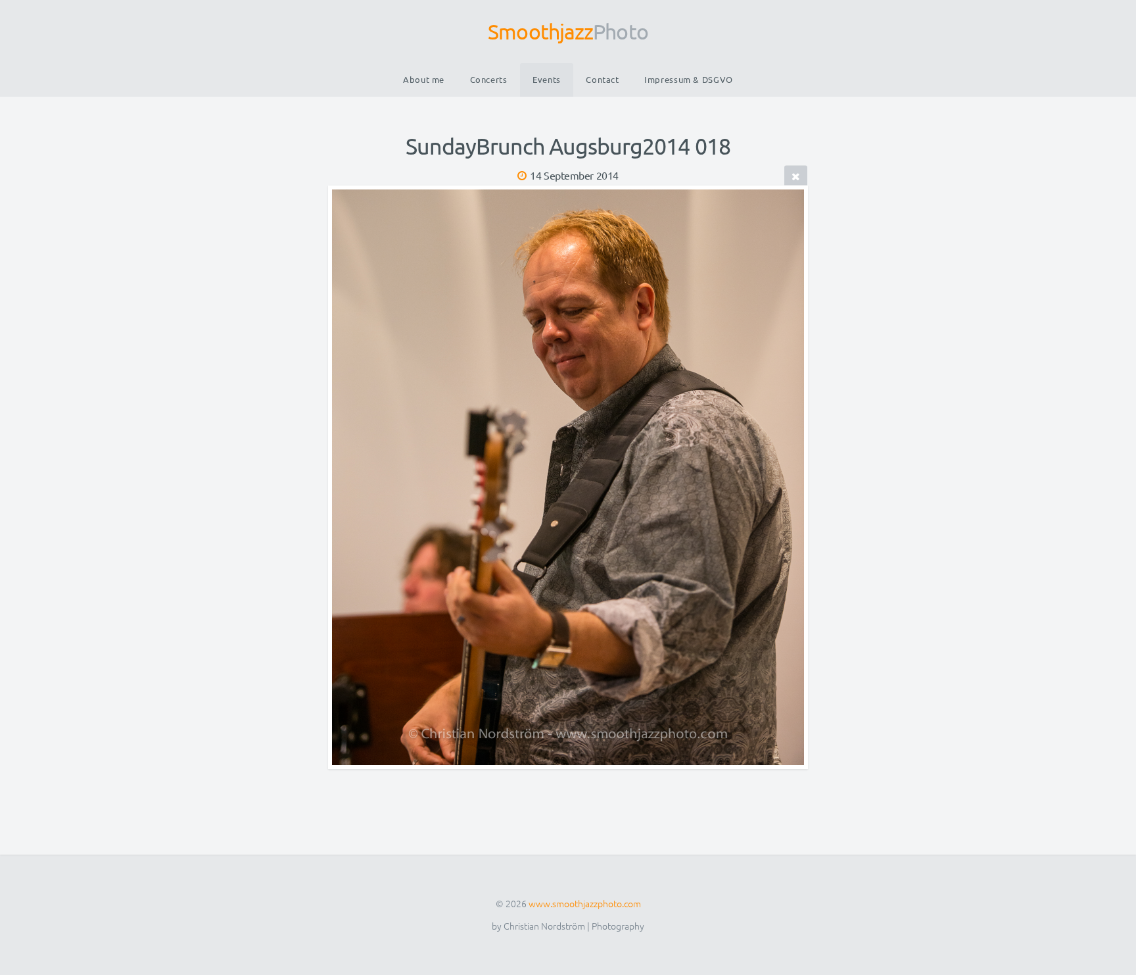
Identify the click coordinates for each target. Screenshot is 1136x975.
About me (423, 79)
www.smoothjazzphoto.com (585, 903)
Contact (602, 79)
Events (546, 79)
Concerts (489, 79)
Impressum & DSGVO (688, 79)
